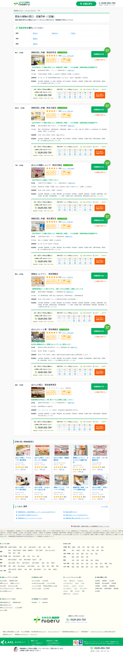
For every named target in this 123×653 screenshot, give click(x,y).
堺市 (18, 562)
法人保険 (97, 591)
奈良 (48, 562)
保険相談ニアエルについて (22, 634)
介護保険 (97, 585)
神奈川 (15, 550)
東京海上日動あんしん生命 (50, 585)
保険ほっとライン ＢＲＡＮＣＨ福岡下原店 (80, 460)
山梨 (9, 556)
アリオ (82, 583)
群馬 (19, 553)
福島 (49, 547)
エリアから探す (6, 543)
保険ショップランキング (6, 607)
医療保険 (104, 580)
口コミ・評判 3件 (67, 222)
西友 (83, 591)
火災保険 (104, 585)
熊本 (35, 569)
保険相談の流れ (17, 602)
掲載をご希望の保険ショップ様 (11, 631)
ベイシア (81, 585)
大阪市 (13, 562)
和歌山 (53, 562)
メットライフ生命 (36, 585)
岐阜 (20, 559)
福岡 (9, 569)
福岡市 (19, 569)
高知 (57, 566)
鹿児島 (55, 569)
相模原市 (30, 550)
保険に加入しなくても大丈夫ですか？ (76, 515)
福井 (38, 556)
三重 (40, 559)
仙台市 (33, 547)
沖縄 (9, 572)
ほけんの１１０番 (12, 585)
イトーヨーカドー (68, 583)
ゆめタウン (72, 580)
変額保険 (116, 588)
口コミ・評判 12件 (68, 56)
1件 (25, 469)
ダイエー (77, 591)
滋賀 (43, 562)
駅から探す (68, 543)
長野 (24, 556)
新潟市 (18, 556)
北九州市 (14, 569)
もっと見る (104, 506)
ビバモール (76, 593)
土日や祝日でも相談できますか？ (28, 515)
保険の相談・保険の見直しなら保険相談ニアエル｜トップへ (91, 526)
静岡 (25, 559)
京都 (33, 562)
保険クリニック (4, 583)
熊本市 (39, 569)
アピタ (77, 583)
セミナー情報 (3, 610)
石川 (33, 556)
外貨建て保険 (98, 588)
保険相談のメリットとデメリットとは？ (30, 518)
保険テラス (19, 588)
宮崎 (49, 569)
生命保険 (97, 580)
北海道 (10, 547)
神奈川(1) (55, 33)
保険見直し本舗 (13, 580)
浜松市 (34, 559)
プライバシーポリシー (53, 631)
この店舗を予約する (99, 59)
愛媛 (53, 566)
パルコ (75, 588)
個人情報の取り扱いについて (38, 631)
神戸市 (27, 562)
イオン (65, 580)
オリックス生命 (36, 580)
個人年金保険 (105, 583)
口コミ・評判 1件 (67, 111)
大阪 (9, 562)
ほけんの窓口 (3, 580)
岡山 (19, 566)
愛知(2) (35, 38)
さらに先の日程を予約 (99, 95)
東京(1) (35, 33)
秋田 (40, 547)
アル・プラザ (83, 588)
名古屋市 (14, 559)
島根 (14, 566)
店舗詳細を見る (99, 54)
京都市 (37, 562)
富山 (29, 556)
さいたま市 (51, 550)
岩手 (25, 547)
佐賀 (26, 569)
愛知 (9, 559)
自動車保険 (112, 585)
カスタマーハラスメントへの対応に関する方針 (103, 631)
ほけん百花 (3, 585)
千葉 (37, 550)
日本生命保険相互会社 (53, 643)
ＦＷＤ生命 (45, 580)
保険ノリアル (35, 645)
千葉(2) (73, 33)
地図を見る (71, 70)
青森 (20, 547)
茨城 (9, 553)
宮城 (30, 547)
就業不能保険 (107, 588)
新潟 (14, 556)
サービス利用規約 (25, 631)
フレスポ (74, 585)
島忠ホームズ (66, 593)
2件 (82, 499)
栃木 (14, 553)
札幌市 (14, 547)
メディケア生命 (51, 583)
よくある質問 (18, 607)
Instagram (45, 602)
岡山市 (23, 566)
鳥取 (9, 566)
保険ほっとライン (15, 583)
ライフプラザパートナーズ (7, 588)
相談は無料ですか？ (71, 512)
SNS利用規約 (84, 631)
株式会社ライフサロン (53, 645)
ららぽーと (80, 580)
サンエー (65, 591)
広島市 (32, 566)
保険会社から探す (38, 577)
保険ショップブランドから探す (10, 577)
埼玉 (46, 550)
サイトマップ (33, 634)
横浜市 (19, 550)
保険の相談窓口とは (5, 602)
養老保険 (97, 583)
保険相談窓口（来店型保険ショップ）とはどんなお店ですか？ (37, 512)
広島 (29, 566)
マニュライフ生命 (36, 588)
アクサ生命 (46, 588)
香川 (48, 566)
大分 (45, 569)
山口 (38, 566)
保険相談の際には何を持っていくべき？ (77, 518)
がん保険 (111, 580)
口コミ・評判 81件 (68, 333)
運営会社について (7, 634)
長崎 (30, 569)
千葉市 (40, 550)
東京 (9, 550)
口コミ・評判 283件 (68, 168)
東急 (71, 591)
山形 (44, 547)
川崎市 (24, 550)
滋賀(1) (35, 44)
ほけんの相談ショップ (6, 591)
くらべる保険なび (37, 643)
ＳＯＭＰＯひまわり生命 (38, 583)
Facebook (34, 602)
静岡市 (29, 559)
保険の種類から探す (102, 577)
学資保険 (113, 583)
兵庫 (23, 562)
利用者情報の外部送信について (70, 631)
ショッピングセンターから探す (73, 577)
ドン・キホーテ (67, 588)
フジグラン (66, 585)
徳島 (43, 566)
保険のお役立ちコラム (6, 605)
